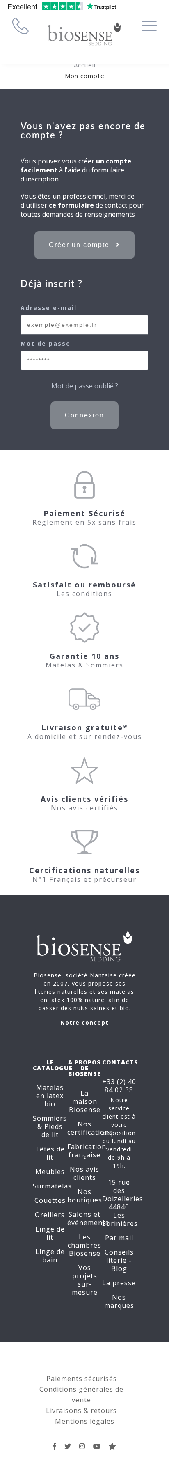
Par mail (119, 1237)
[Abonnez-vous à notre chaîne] (97, 1446)
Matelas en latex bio (50, 1095)
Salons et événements (88, 1218)
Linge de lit (50, 1233)
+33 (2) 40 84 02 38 (119, 1085)
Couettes (50, 1200)
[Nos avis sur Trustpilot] (112, 1446)
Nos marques (119, 1301)
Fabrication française (86, 1150)
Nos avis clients (84, 1173)
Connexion (84, 415)
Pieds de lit (52, 1130)
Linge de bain (50, 1255)
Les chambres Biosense (84, 1245)
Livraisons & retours (81, 1410)
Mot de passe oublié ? (84, 386)
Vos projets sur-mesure (85, 1280)
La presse (119, 1282)
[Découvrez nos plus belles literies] (82, 1446)
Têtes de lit (50, 1153)
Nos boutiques (84, 1195)
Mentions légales (84, 1421)
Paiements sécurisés (81, 1378)
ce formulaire (71, 205)
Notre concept (84, 1022)
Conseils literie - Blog (119, 1260)
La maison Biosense (84, 1101)
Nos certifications (90, 1128)
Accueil (85, 65)
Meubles (50, 1171)
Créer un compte (80, 244)
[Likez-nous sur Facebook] (55, 1446)
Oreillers (50, 1214)
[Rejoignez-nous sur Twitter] (67, 1446)
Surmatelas (52, 1185)
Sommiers (50, 1118)
